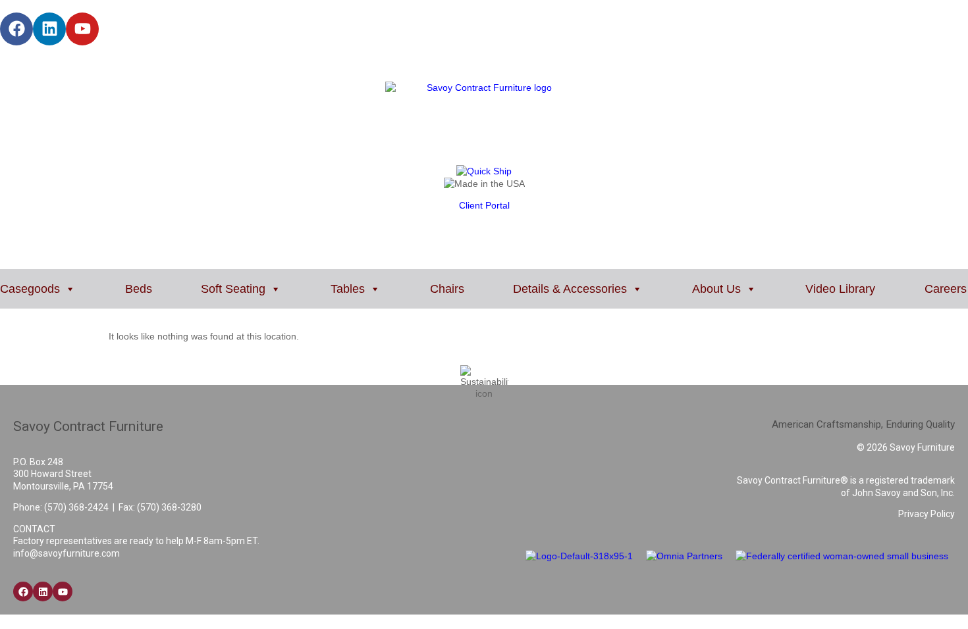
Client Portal (484, 205)
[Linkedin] (49, 29)
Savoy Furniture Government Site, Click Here (91, 63)
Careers (946, 288)
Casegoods (30, 288)
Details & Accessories (570, 288)
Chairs (447, 288)
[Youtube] (82, 29)
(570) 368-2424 (76, 507)
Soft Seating (233, 288)
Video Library (840, 288)
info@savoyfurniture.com (66, 553)
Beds (138, 288)
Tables (348, 288)
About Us (716, 288)
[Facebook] (16, 29)
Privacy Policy (926, 514)
